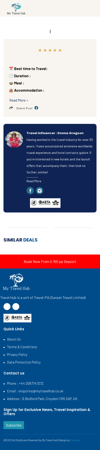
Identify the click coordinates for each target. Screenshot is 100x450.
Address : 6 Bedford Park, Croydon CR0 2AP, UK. (42, 399)
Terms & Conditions (22, 347)
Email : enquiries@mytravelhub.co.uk (35, 391)
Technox (75, 440)
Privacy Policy (17, 354)
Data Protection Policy (24, 362)
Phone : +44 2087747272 (25, 383)
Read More (34, 181)
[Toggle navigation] (85, 9)
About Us (14, 339)
